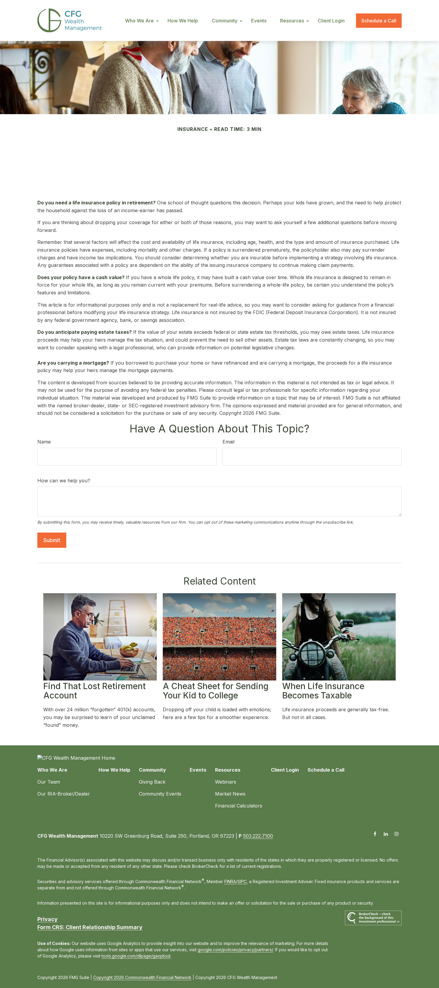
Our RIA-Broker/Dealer (63, 794)
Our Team (48, 782)
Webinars (225, 782)
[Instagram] (396, 834)
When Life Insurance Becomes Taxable (323, 691)
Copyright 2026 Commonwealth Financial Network (142, 977)
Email (228, 442)
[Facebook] (375, 834)
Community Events (160, 794)
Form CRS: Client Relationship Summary (89, 927)
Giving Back (152, 782)
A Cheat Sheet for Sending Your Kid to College (215, 691)
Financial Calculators (238, 806)
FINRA (230, 881)
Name (44, 442)
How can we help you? (63, 481)
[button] (139, 20)
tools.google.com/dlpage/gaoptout (136, 955)
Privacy (47, 919)
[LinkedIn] (386, 834)
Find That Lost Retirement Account (94, 691)
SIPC (242, 881)
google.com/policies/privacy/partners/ (235, 949)
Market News (230, 794)
